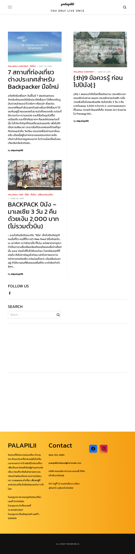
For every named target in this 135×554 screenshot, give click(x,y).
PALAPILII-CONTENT (18, 66)
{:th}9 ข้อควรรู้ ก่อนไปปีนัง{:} (98, 81)
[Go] (125, 7)
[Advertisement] (27, 348)
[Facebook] (9, 292)
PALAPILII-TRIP (15, 194)
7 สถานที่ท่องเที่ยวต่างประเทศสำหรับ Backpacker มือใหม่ (33, 79)
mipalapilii (17, 150)
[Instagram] (104, 449)
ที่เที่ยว (33, 66)
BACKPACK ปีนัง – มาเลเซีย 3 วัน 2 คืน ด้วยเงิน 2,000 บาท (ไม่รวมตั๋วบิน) (33, 215)
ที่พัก (27, 194)
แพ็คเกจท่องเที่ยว (45, 194)
